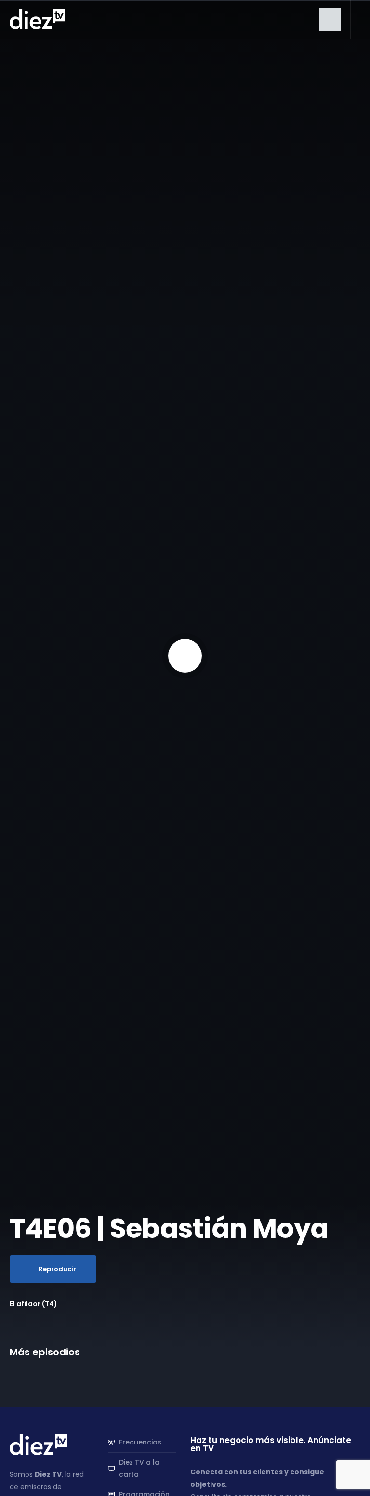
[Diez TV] (37, 19)
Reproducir (57, 1269)
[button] (330, 19)
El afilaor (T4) (33, 1304)
